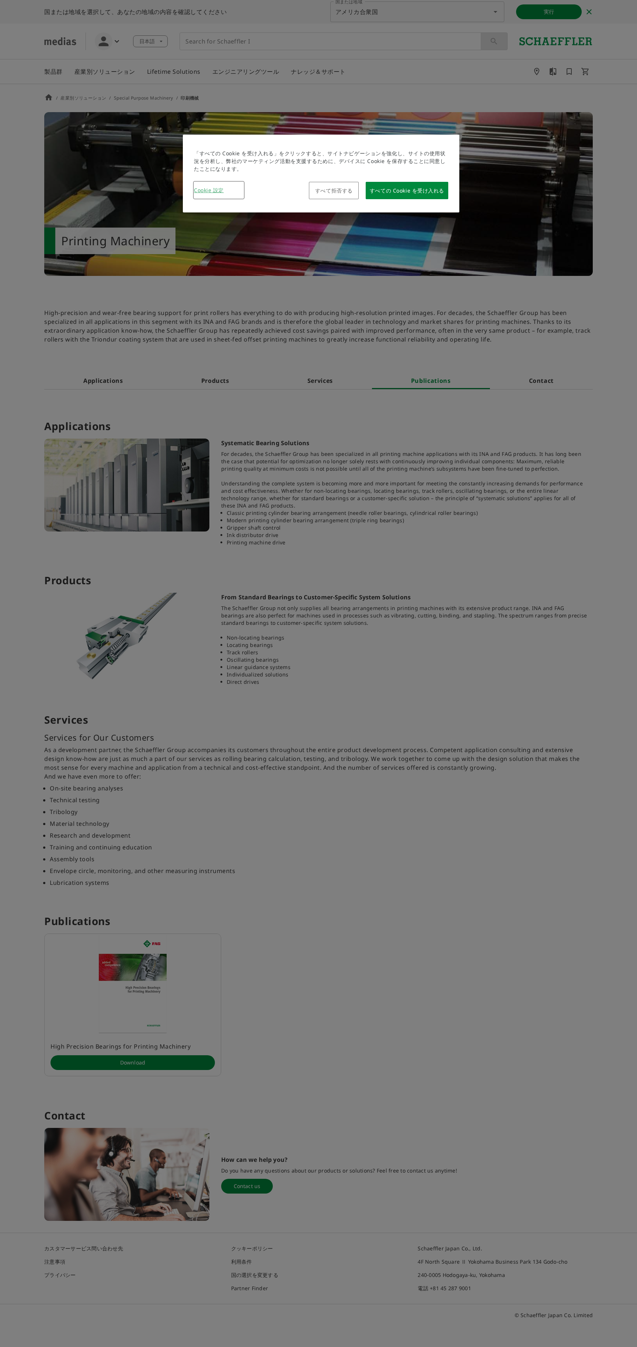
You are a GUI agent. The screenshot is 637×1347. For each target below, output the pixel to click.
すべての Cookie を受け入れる (407, 190)
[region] (321, 173)
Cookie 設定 (209, 190)
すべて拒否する (334, 190)
